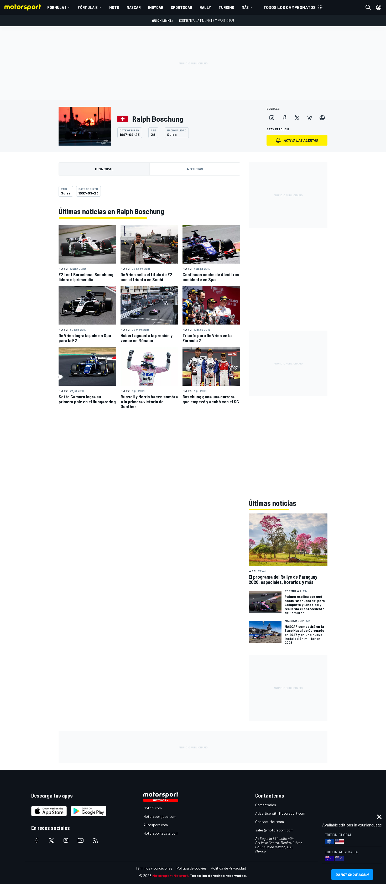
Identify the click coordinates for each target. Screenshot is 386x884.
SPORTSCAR (181, 7)
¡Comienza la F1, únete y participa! (206, 20)
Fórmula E (88, 7)
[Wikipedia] (309, 117)
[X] (297, 117)
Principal (104, 169)
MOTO (114, 7)
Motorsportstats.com (160, 833)
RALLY (205, 7)
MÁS (245, 7)
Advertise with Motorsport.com (280, 813)
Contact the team (269, 821)
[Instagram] (272, 117)
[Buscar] (368, 7)
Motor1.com (152, 808)
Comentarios (265, 805)
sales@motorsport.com (274, 830)
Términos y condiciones (154, 868)
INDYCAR (155, 7)
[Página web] (322, 117)
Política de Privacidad (228, 868)
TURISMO (226, 7)
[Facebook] (284, 117)
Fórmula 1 (56, 7)
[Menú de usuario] (378, 7)
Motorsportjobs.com (159, 816)
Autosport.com (155, 825)
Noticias (195, 169)
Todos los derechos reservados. (218, 875)
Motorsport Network (170, 875)
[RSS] (95, 840)
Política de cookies (191, 868)
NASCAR (134, 7)
